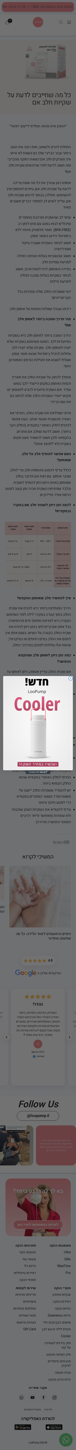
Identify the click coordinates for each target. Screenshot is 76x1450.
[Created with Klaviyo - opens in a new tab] (38, 772)
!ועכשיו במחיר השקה (38, 764)
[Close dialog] (71, 678)
